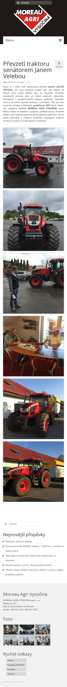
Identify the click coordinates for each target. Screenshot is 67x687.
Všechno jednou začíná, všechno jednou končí (28, 565)
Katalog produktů (15, 665)
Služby (10, 674)
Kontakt (11, 669)
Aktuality (20, 82)
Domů (10, 660)
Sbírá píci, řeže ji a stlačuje (18, 541)
